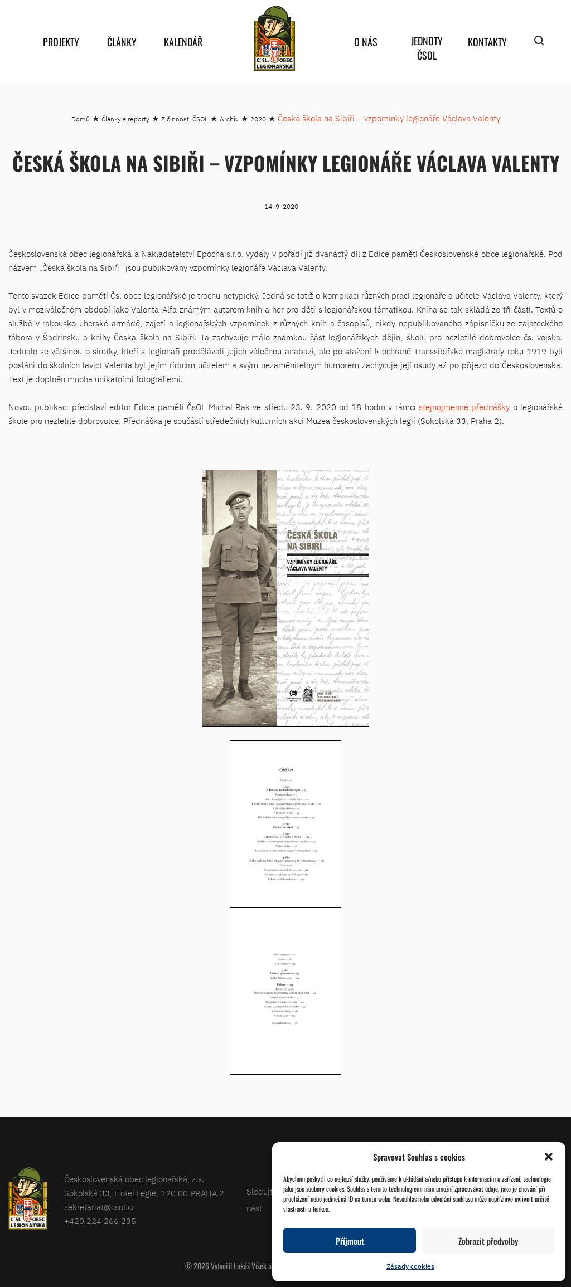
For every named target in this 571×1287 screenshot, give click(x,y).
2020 (258, 119)
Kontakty (487, 42)
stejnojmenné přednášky (464, 407)
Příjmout (350, 1241)
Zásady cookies (410, 1266)
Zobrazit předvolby (488, 1241)
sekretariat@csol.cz (100, 1207)
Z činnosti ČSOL (184, 119)
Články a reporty (125, 119)
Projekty (61, 42)
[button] (548, 1156)
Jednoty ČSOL (427, 47)
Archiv (229, 119)
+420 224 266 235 (100, 1221)
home (274, 38)
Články (122, 42)
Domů (80, 119)
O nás (366, 42)
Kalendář (183, 42)
